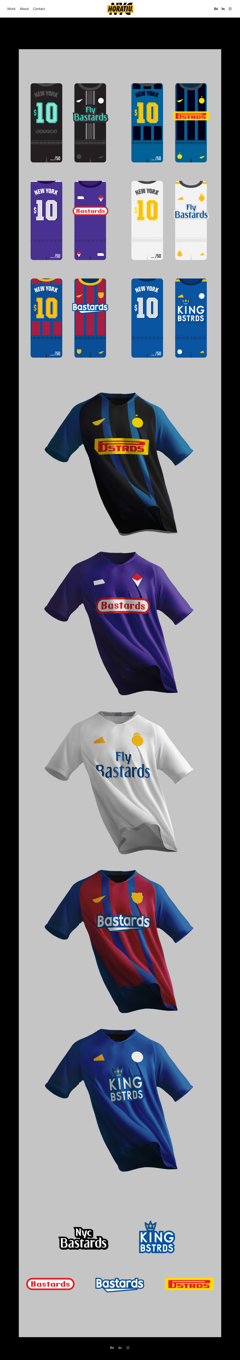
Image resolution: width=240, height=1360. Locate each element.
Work (11, 9)
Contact (39, 9)
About (24, 9)
